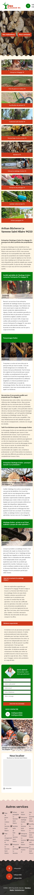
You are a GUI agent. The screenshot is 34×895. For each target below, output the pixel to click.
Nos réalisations (9, 35)
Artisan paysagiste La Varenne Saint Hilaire (14, 818)
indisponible (16, 713)
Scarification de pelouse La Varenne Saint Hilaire (30, 830)
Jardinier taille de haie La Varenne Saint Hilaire (14, 834)
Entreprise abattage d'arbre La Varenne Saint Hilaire (22, 824)
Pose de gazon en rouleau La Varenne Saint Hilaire (6, 822)
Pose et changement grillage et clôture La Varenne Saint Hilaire (6, 843)
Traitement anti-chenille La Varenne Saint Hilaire (30, 847)
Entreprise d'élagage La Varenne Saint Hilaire (22, 839)
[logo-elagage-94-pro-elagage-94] (11, 6)
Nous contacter (24, 35)
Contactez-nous (19, 890)
